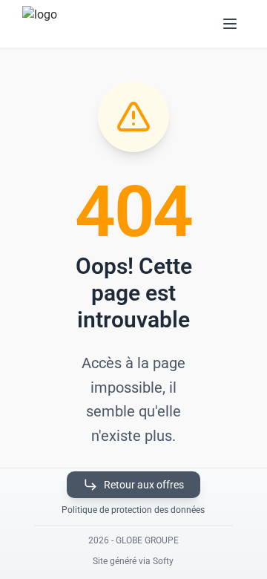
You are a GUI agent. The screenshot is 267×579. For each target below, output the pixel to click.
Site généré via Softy (133, 561)
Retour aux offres (144, 485)
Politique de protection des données (133, 510)
